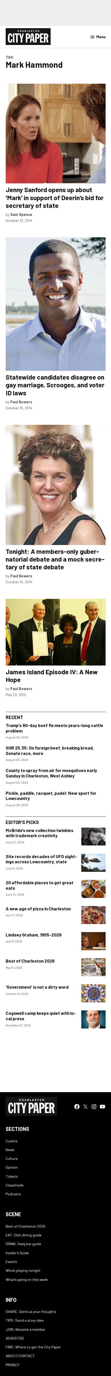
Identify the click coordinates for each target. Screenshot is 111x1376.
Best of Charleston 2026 (30, 960)
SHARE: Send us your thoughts (31, 1311)
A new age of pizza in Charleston (38, 908)
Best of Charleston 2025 (25, 1226)
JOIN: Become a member (25, 1329)
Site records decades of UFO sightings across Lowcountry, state (41, 859)
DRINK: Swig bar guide (23, 1244)
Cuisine (12, 1141)
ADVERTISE (15, 1338)
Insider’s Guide (17, 1253)
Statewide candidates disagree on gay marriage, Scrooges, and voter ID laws (55, 384)
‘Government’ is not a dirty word (37, 986)
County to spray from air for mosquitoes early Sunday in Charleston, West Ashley (51, 773)
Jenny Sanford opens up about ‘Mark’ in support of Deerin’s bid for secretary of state (55, 197)
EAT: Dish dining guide (24, 1235)
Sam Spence (21, 214)
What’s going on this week (27, 1279)
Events (11, 1261)
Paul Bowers (21, 402)
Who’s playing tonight (23, 1270)
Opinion (12, 1167)
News (10, 1149)
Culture (12, 1158)
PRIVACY (12, 1365)
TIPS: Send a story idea (25, 1320)
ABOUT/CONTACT (20, 1356)
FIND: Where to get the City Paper (33, 1347)
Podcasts (13, 1194)
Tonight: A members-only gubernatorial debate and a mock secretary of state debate (55, 559)
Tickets (12, 1176)
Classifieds (14, 1185)
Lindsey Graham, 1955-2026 (34, 934)
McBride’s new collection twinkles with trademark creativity (39, 833)
